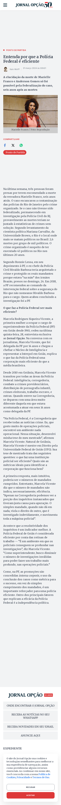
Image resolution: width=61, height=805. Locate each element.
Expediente (12, 748)
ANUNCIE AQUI (30, 735)
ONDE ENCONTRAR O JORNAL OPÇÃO (30, 705)
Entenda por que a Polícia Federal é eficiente (28, 59)
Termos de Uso (40, 777)
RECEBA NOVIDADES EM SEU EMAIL (30, 726)
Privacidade (23, 777)
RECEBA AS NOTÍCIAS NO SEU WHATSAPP (31, 716)
